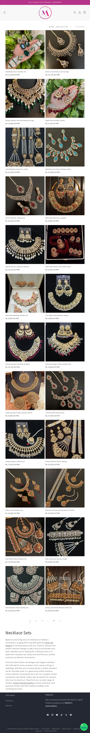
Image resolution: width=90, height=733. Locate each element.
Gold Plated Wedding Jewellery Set (16, 315)
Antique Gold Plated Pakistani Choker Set (58, 608)
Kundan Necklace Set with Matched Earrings (19, 120)
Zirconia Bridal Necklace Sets (54, 413)
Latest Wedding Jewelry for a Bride (16, 169)
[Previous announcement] (4, 2)
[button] (4, 12)
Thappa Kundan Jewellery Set (15, 461)
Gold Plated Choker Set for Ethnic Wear (58, 267)
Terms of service (66, 729)
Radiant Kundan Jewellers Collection (17, 267)
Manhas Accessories (18, 729)
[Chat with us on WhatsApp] (84, 727)
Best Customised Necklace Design (56, 559)
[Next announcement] (85, 2)
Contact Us (9, 701)
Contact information (51, 731)
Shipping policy (78, 729)
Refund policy (56, 729)
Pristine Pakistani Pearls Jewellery (56, 461)
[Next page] (59, 620)
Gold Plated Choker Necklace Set (16, 559)
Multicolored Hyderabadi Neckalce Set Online (60, 510)
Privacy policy (46, 729)
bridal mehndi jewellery (23, 683)
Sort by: (51, 27)
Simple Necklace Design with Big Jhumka (18, 413)
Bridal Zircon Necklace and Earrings (57, 72)
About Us (8, 706)
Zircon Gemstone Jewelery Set (15, 218)
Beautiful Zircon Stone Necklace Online (58, 169)
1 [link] (30, 620)
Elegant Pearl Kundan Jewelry (55, 120)
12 (54, 621)
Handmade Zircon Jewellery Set (15, 72)
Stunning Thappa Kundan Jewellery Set (58, 364)
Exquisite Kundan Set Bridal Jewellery (17, 364)
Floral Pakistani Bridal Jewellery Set (17, 608)
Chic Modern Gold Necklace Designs (56, 315)
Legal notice (39, 731)
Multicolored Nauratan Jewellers (55, 218)
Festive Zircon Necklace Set (14, 510)
